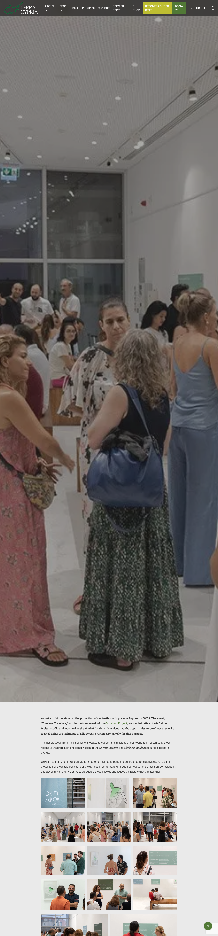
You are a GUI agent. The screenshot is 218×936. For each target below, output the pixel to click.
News (109, 410)
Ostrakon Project (116, 723)
